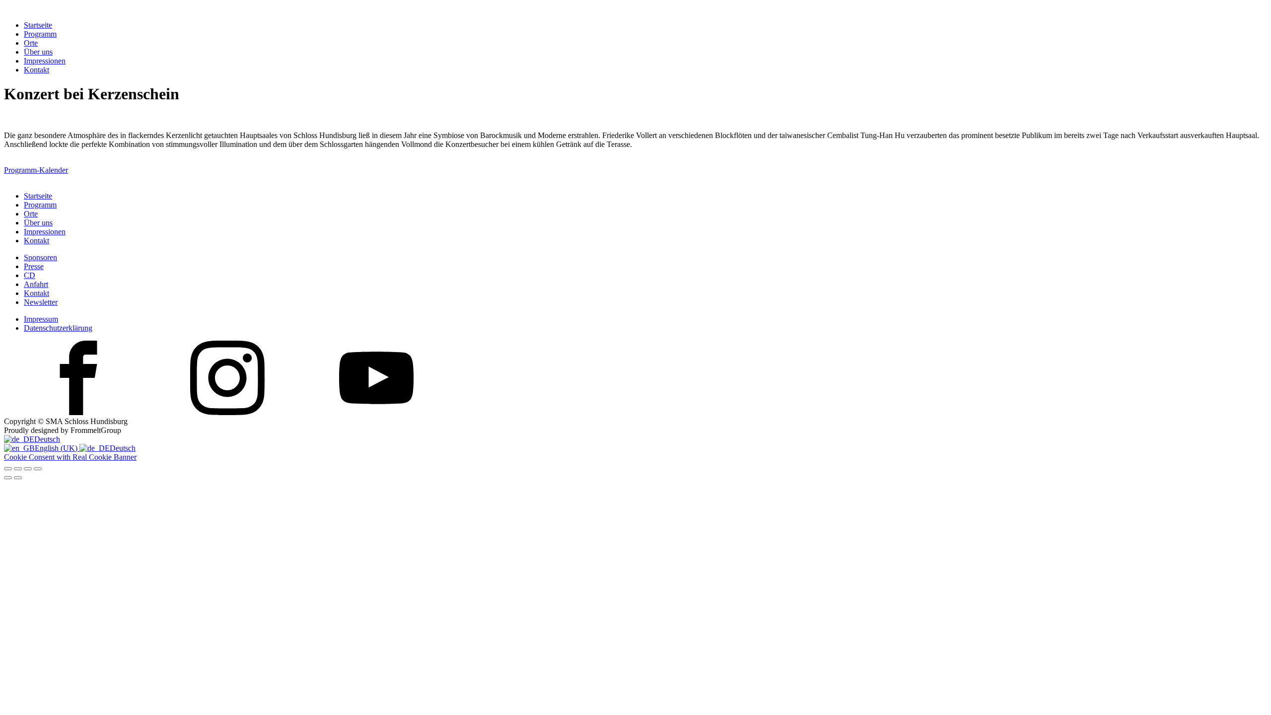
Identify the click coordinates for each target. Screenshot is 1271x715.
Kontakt (36, 70)
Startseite (38, 25)
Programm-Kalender (36, 170)
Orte (31, 43)
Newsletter (41, 302)
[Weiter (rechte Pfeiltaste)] (18, 477)
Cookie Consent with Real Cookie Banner (70, 457)
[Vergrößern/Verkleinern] (8, 468)
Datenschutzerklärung (58, 328)
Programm (40, 34)
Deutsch (47, 439)
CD (29, 275)
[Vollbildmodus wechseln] (18, 468)
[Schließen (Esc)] (38, 468)
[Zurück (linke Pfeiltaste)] (8, 477)
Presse (34, 266)
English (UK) (57, 448)
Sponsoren (40, 257)
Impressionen (45, 61)
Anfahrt (36, 284)
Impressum (41, 319)
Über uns (38, 52)
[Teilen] (28, 468)
